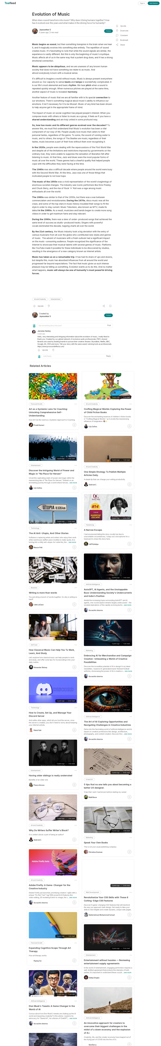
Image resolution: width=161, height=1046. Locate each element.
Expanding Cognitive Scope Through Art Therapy (50, 949)
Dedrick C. (93, 485)
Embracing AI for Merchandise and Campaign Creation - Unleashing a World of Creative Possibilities (108, 658)
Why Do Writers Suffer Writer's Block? (49, 830)
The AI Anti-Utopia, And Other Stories (48, 533)
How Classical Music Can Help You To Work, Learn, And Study (52, 651)
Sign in (142, 3)
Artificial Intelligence (93, 584)
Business (34, 588)
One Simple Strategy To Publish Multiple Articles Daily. (105, 473)
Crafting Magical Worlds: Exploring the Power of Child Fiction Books (107, 411)
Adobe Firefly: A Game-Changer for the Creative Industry (49, 887)
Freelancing (90, 525)
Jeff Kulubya (93, 544)
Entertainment (55, 299)
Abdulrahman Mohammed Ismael (102, 915)
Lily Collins (93, 427)
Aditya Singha (94, 978)
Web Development (92, 892)
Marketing (89, 650)
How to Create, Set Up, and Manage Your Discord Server (50, 714)
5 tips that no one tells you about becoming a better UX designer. (107, 786)
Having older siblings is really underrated (50, 775)
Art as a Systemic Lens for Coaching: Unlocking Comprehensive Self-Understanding (48, 412)
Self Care (34, 645)
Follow (108, 31)
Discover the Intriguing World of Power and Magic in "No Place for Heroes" (51, 472)
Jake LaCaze (38, 605)
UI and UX (89, 779)
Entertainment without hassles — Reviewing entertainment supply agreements (107, 962)
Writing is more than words (43, 593)
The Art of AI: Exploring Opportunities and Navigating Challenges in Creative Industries (107, 723)
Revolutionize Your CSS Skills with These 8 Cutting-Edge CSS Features (106, 899)
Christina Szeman (95, 852)
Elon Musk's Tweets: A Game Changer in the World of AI (52, 1008)
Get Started (154, 3)
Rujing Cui (37, 961)
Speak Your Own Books (96, 842)
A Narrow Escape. (93, 530)
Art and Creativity (40, 299)
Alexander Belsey (40, 667)
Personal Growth (36, 404)
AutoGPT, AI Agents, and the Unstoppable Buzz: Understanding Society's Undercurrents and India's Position (108, 592)
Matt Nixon (93, 797)
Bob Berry (92, 1045)
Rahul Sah (37, 730)
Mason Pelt (38, 547)
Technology (35, 528)
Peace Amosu (39, 785)
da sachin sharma (96, 610)
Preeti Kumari (39, 425)
